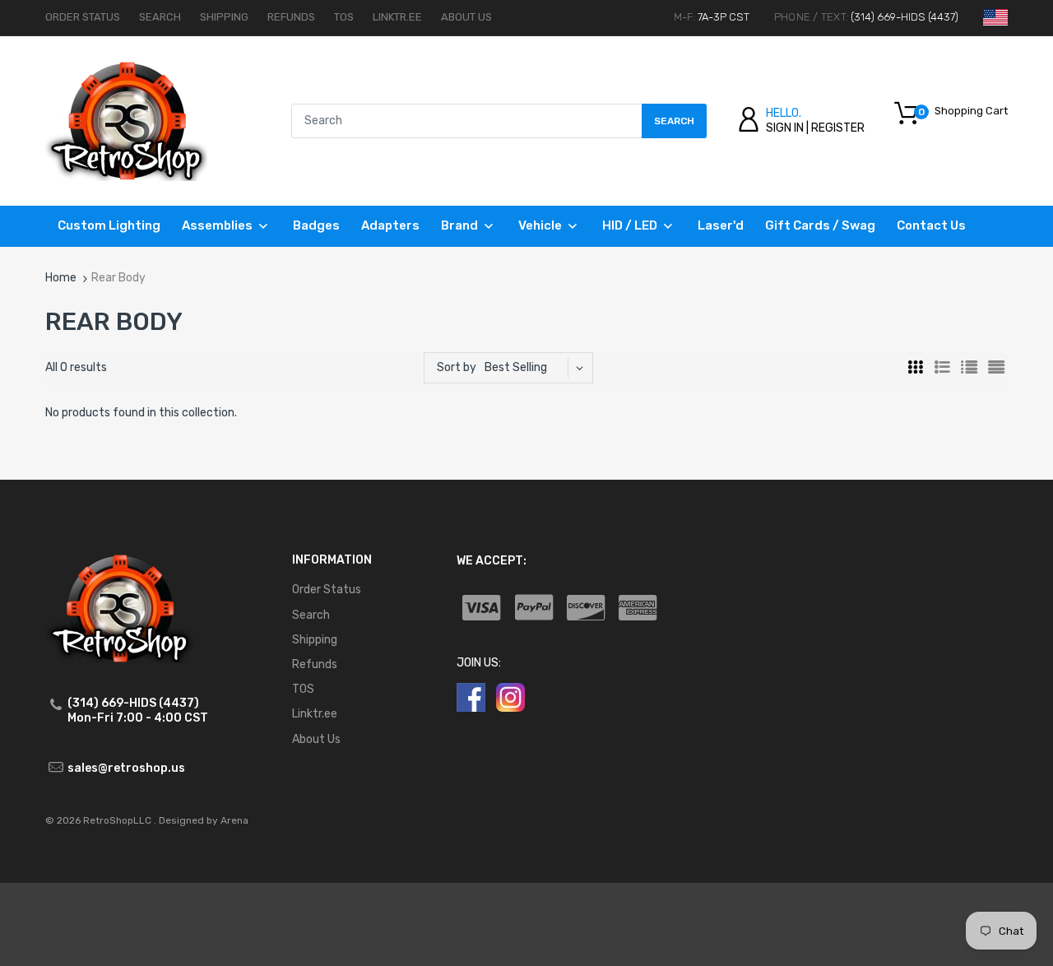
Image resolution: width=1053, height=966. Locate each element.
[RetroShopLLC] (126, 121)
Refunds (291, 17)
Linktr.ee (397, 17)
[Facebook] (471, 697)
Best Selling (516, 367)
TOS (344, 17)
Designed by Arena (203, 820)
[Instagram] (510, 697)
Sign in (785, 128)
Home (61, 278)
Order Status (82, 17)
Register (838, 128)
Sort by (456, 367)
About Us (466, 17)
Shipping (224, 17)
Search (160, 17)
